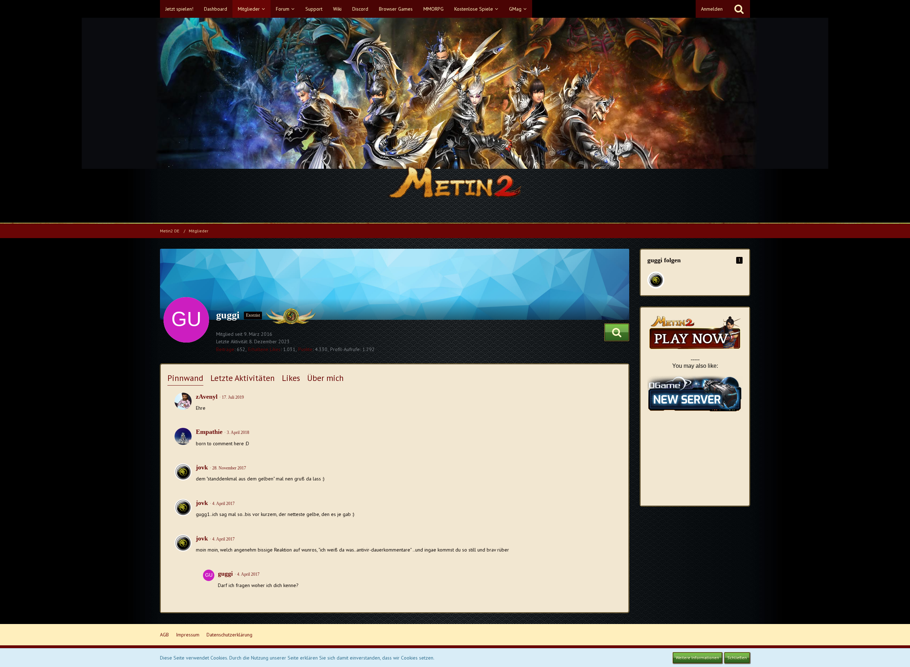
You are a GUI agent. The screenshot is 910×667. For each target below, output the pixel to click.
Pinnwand (185, 378)
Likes (291, 378)
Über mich (325, 378)
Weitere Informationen (697, 657)
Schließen (737, 657)
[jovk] (183, 471)
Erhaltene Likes (264, 349)
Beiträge (225, 349)
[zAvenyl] (183, 401)
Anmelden (712, 9)
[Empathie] (183, 436)
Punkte (305, 349)
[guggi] (208, 580)
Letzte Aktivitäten (242, 378)
